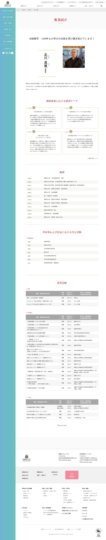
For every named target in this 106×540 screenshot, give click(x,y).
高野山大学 (7, 4)
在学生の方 (40, 6)
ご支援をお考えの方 (87, 519)
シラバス (25, 510)
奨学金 (45, 495)
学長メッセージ (27, 493)
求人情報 (78, 529)
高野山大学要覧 (27, 512)
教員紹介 (30, 9)
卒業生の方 (56, 6)
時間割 (25, 515)
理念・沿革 (26, 491)
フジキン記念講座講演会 (49, 510)
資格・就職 (85, 488)
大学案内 (23, 9)
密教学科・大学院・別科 (49, 491)
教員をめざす (86, 498)
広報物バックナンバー (46, 529)
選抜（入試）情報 (47, 488)
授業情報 (55, 474)
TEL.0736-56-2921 (65, 460)
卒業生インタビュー (67, 508)
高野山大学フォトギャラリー (70, 510)
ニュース (84, 513)
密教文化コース (67, 493)
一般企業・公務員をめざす (90, 495)
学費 (44, 493)
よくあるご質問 (66, 513)
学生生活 (24, 508)
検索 (101, 6)
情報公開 (25, 498)
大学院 (65, 498)
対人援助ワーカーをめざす (90, 493)
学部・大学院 (66, 488)
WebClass (25, 517)
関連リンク (70, 529)
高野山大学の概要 (8, 11)
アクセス (73, 2)
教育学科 (65, 495)
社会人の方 (25, 475)
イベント (84, 516)
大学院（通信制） (68, 500)
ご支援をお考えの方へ (86, 2)
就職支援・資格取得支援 (89, 500)
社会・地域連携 (46, 508)
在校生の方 (55, 472)
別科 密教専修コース (69, 502)
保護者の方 (72, 6)
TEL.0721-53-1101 (86, 462)
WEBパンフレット (48, 2)
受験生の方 (24, 6)
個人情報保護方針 (59, 529)
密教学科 (65, 491)
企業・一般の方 (89, 6)
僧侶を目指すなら (88, 491)
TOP (18, 9)
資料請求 (61, 2)
